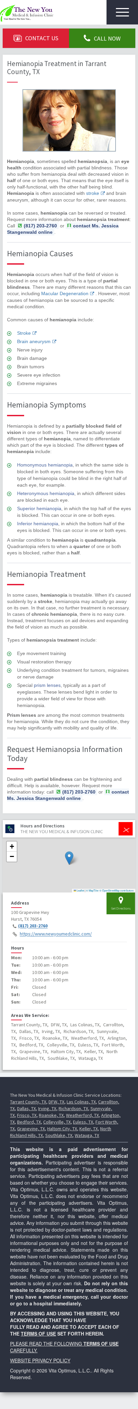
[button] (69, 858)
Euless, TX (83, 1122)
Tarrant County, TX (28, 1102)
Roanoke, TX (51, 1115)
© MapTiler (92, 890)
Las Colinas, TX (81, 1102)
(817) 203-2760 (33, 926)
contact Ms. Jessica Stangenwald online (68, 795)
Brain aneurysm (34, 341)
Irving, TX (47, 1108)
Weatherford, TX (82, 1115)
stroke (92, 193)
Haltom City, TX (62, 1129)
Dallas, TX (26, 1108)
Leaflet (80, 890)
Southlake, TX (58, 1135)
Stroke (24, 333)
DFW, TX (56, 1102)
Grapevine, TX (31, 1129)
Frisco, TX (27, 1115)
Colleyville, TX (57, 1122)
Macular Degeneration (64, 293)
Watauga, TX (87, 1135)
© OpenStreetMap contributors (116, 890)
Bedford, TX (29, 1122)
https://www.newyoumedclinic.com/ (56, 934)
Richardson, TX (73, 1108)
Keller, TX (88, 1129)
